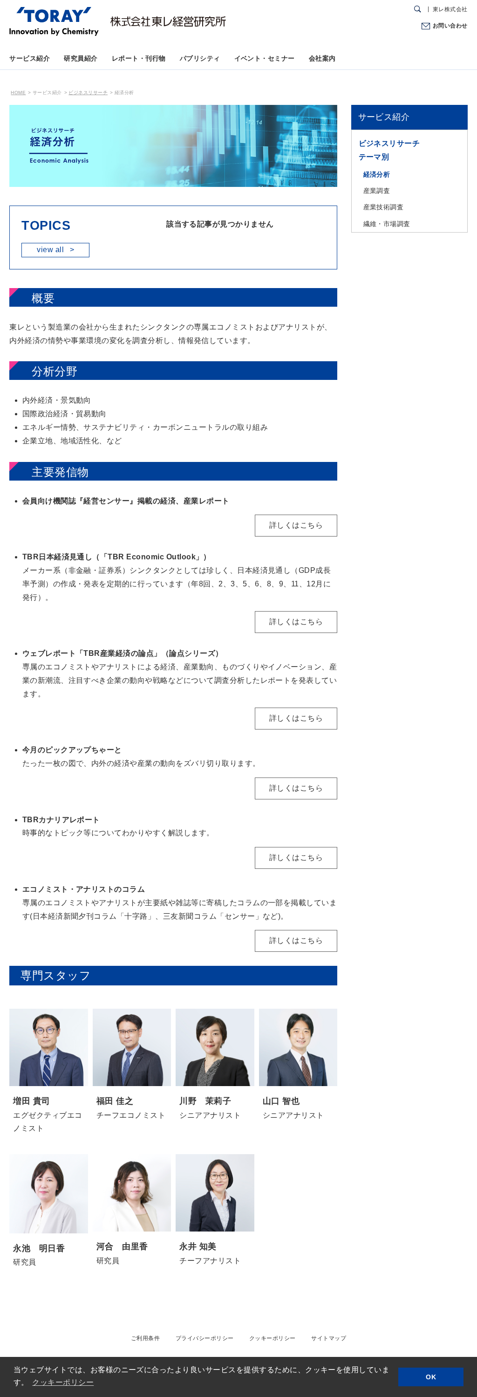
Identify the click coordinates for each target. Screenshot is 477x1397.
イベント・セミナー (264, 58)
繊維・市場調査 (386, 223)
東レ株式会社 (450, 9)
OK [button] (431, 1377)
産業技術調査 (383, 207)
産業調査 (376, 190)
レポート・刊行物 (139, 58)
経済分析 (376, 174)
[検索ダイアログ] (417, 9)
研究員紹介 (80, 58)
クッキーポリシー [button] (63, 1382)
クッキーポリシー (272, 1338)
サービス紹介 (29, 58)
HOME (18, 92)
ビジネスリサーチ (88, 92)
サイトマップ (328, 1338)
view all (55, 250)
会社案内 (322, 58)
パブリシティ (200, 58)
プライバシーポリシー (205, 1338)
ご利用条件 (145, 1338)
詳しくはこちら (296, 525)
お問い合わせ (450, 25)
